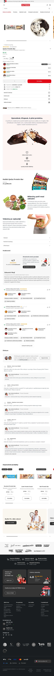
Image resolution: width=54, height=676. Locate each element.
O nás (42, 607)
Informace (6, 245)
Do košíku (9, 498)
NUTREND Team (7, 610)
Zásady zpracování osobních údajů (47, 670)
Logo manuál (31, 604)
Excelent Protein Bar (10, 486)
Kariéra (42, 612)
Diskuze (6, 99)
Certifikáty (18, 610)
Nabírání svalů (22, 12)
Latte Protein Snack (27, 486)
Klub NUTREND (7, 609)
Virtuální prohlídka (45, 611)
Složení (6, 237)
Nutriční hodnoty (8, 92)
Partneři (42, 614)
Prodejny (43, 606)
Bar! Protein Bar (44, 486)
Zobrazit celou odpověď (10, 454)
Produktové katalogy (20, 604)
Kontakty (43, 609)
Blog (5, 613)
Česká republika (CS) (42, 661)
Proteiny (15, 12)
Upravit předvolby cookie (30, 670)
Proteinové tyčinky (8, 44)
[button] (50, 40)
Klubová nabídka (7, 12)
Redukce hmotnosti (45, 12)
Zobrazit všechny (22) (27, 345)
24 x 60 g (6, 58)
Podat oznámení (44, 615)
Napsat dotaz (44, 358)
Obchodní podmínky (8, 604)
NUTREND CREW (7, 612)
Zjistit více (9, 580)
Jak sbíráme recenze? (29, 267)
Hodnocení (6, 95)
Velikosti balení (7, 102)
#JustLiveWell (10, 522)
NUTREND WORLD (45, 604)
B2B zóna (18, 609)
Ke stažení (31, 606)
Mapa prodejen (10, 593)
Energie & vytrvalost (33, 12)
